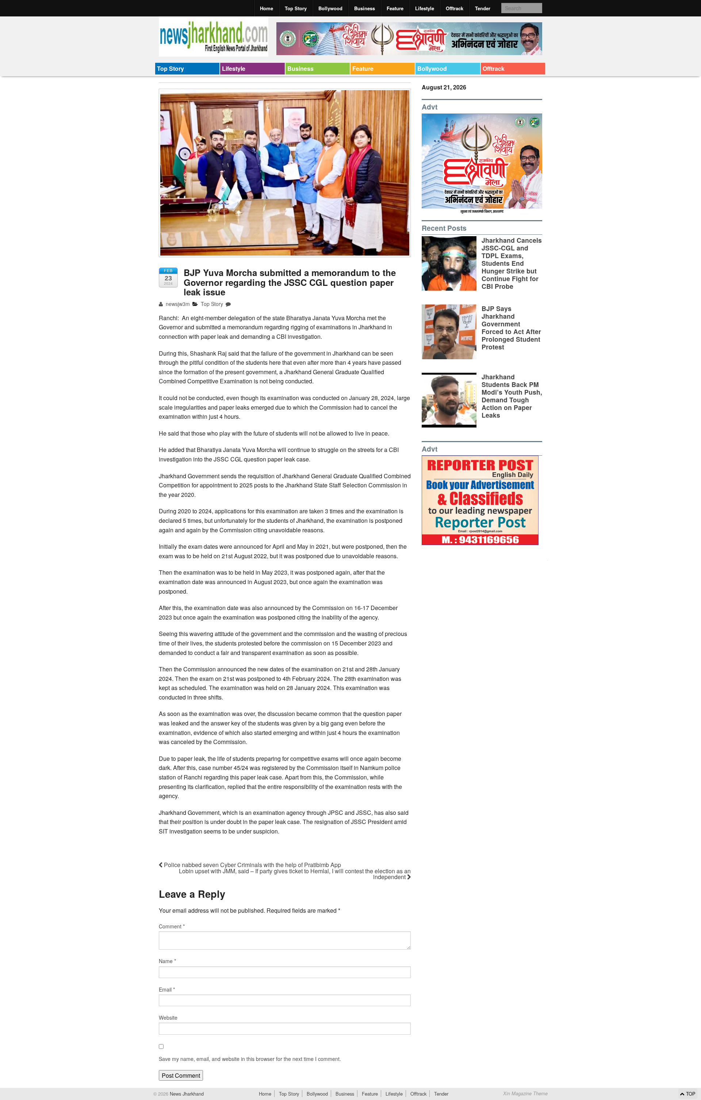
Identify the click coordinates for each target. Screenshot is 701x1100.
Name (167, 961)
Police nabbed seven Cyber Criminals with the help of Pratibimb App (251, 865)
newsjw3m (177, 303)
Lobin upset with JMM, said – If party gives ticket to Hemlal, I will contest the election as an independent (295, 874)
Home (266, 8)
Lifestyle (424, 8)
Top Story (296, 8)
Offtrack (454, 8)
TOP (690, 1093)
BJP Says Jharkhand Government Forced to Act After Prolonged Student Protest (511, 328)
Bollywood (330, 8)
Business (364, 8)
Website (168, 1017)
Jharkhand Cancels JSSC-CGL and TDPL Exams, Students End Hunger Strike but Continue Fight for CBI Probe (512, 263)
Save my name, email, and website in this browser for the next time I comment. (250, 1058)
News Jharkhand (186, 1093)
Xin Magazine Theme (525, 1093)
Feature (395, 8)
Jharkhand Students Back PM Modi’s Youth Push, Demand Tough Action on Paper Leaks (512, 396)
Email (167, 989)
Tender (482, 8)
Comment (172, 926)
